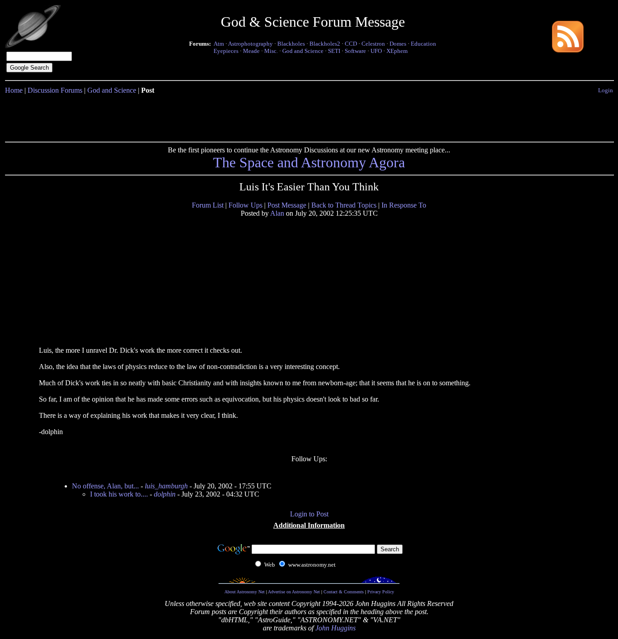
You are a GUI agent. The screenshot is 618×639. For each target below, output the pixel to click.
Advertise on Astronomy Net (294, 591)
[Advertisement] (309, 116)
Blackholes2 (324, 43)
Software (355, 50)
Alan (277, 213)
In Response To (403, 205)
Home (14, 90)
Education (423, 43)
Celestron (373, 43)
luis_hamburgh (166, 486)
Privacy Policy (380, 591)
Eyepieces (226, 50)
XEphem (397, 50)
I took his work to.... (119, 494)
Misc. (271, 50)
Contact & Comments (343, 591)
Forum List (207, 205)
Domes (398, 43)
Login (605, 90)
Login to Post (309, 514)
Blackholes (291, 43)
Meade (251, 50)
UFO (376, 50)
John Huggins (335, 628)
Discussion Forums (55, 90)
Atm (219, 43)
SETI (334, 50)
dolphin (165, 494)
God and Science (302, 50)
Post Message (286, 205)
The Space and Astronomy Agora (309, 162)
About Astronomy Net (244, 591)
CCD (351, 43)
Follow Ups (245, 205)
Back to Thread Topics (343, 205)
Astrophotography (250, 43)
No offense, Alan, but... (105, 486)
